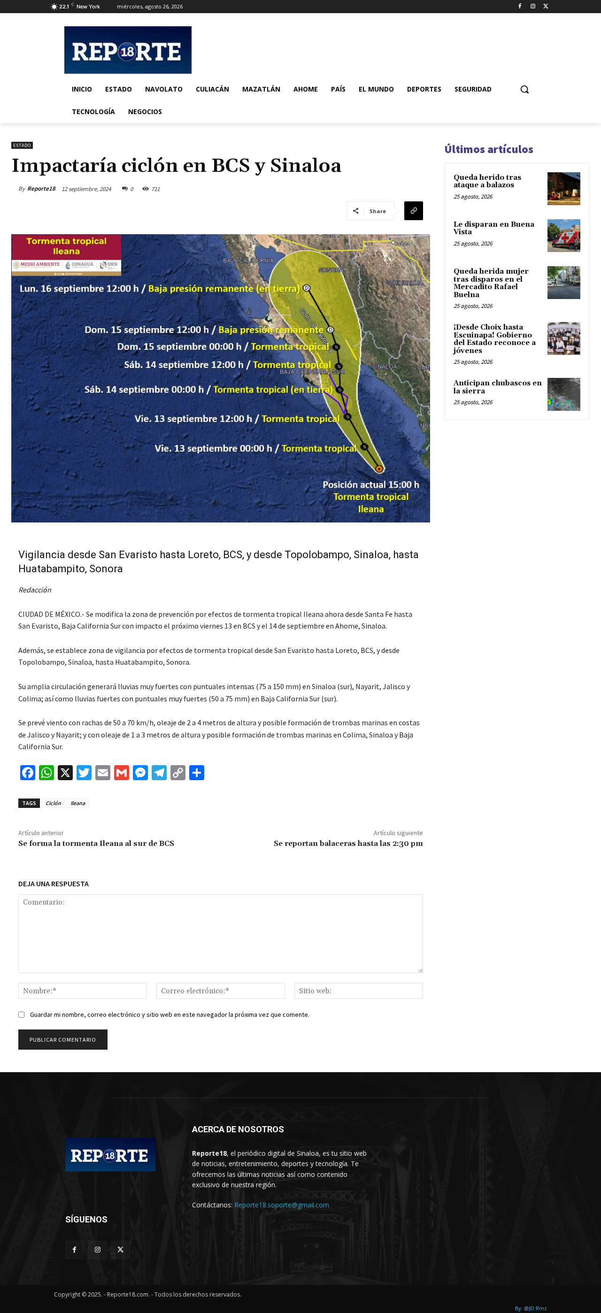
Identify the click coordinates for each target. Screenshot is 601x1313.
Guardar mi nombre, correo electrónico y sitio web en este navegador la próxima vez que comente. (169, 1014)
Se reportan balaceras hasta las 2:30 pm (348, 843)
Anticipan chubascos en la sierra (498, 387)
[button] (524, 89)
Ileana (77, 802)
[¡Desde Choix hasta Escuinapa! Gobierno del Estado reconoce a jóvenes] (563, 338)
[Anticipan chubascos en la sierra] (563, 394)
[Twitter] (545, 6)
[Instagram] (532, 6)
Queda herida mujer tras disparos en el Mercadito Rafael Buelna (491, 283)
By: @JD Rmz (531, 1308)
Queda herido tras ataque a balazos (487, 181)
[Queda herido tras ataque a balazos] (563, 188)
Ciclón (53, 802)
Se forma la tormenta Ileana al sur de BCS (96, 843)
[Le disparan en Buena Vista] (563, 235)
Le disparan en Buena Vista (494, 228)
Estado (22, 145)
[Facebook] (520, 6)
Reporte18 (41, 188)
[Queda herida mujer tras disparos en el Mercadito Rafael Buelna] (563, 282)
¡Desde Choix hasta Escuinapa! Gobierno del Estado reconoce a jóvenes (495, 339)
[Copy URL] (413, 210)
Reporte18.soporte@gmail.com (281, 1204)
